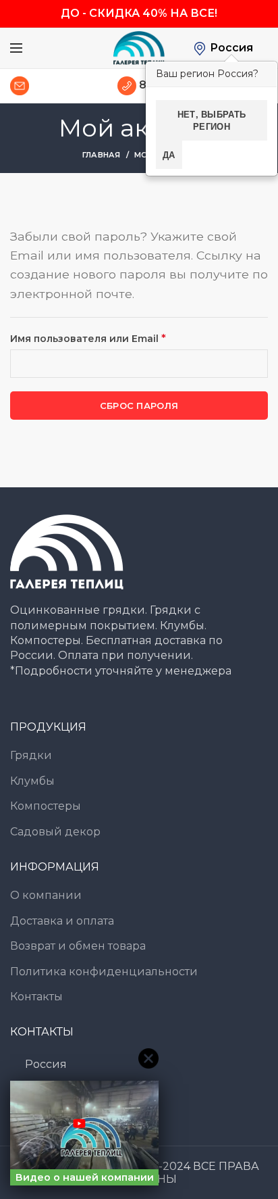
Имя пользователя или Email (122, 338)
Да (169, 154)
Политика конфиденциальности (104, 971)
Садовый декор (55, 831)
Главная (101, 155)
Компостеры (45, 806)
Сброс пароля (139, 405)
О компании (46, 895)
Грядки (31, 755)
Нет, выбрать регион (211, 119)
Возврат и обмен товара (78, 945)
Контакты (36, 996)
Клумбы (32, 781)
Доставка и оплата (62, 920)
